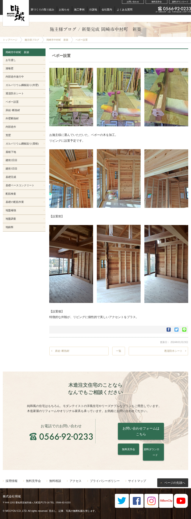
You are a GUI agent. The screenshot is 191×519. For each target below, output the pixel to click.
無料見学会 (156, 2)
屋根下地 (11, 152)
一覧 (118, 350)
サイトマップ (137, 480)
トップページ (10, 39)
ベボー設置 (82, 39)
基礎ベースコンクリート (20, 185)
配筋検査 (11, 193)
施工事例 (79, 9)
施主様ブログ (32, 39)
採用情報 (12, 480)
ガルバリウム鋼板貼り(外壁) (22, 85)
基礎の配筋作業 (15, 202)
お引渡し (11, 60)
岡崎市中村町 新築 (57, 39)
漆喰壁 (9, 68)
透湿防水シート (173, 351)
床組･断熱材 (62, 351)
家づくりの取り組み (42, 9)
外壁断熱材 (12, 118)
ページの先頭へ (174, 482)
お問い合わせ (133, 2)
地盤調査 (11, 218)
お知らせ (64, 9)
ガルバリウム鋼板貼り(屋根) (22, 143)
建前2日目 (11, 160)
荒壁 (8, 135)
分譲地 (93, 9)
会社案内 (107, 9)
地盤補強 (11, 210)
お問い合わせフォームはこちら (141, 431)
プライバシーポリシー (105, 480)
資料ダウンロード (180, 2)
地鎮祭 (9, 227)
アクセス (76, 480)
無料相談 (55, 480)
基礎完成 (11, 177)
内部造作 (11, 126)
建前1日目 (11, 168)
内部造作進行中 (15, 76)
